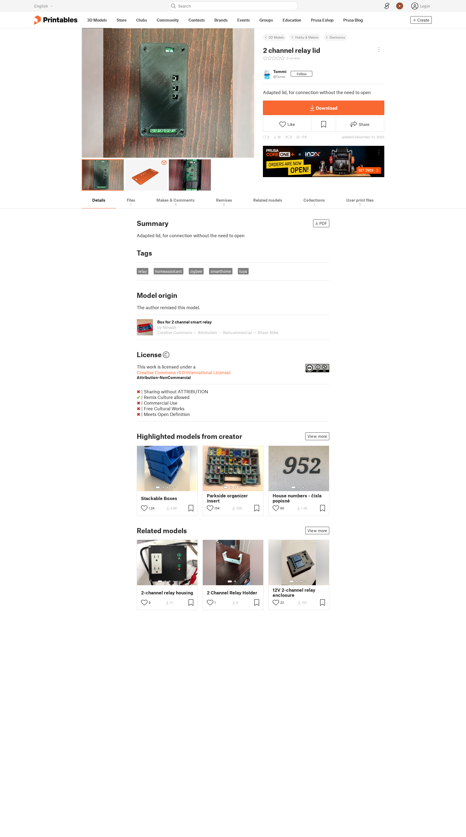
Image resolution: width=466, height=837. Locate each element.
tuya (243, 271)
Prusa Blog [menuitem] (353, 20)
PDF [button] (323, 223)
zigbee (196, 271)
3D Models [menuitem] (97, 20)
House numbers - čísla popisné (297, 498)
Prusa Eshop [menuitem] (322, 20)
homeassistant (168, 271)
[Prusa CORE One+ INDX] (323, 161)
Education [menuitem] (292, 20)
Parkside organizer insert (227, 498)
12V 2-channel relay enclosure (294, 592)
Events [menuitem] (243, 20)
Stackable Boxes (159, 498)
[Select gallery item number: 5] (175, 487)
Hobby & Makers (306, 37)
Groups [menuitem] (266, 20)
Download (326, 108)
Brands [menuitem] (221, 20)
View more (317, 436)
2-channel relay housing (167, 592)
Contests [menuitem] (197, 20)
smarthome (221, 271)
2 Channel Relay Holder (232, 592)
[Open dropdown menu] (379, 49)
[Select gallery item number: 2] (163, 487)
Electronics (337, 37)
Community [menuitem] (168, 20)
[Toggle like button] (144, 508)
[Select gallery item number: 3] (167, 487)
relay (142, 271)
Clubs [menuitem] (141, 20)
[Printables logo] (55, 20)
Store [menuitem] (121, 20)
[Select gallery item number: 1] (158, 487)
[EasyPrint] (387, 6)
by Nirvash (166, 327)
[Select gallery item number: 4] (172, 487)
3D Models (276, 37)
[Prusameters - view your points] (399, 5)
